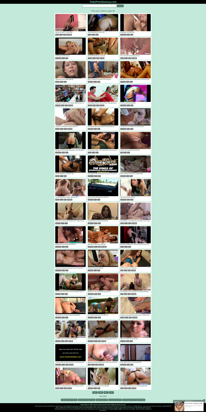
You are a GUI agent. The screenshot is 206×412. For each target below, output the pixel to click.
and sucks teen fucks (115, 400)
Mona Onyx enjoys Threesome (99, 406)
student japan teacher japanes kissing (134, 400)
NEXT (106, 392)
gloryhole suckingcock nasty (87, 400)
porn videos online (116, 409)
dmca (119, 404)
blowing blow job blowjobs (69, 400)
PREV (100, 392)
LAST (111, 392)
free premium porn (75, 406)
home (82, 404)
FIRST (95, 392)
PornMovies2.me (137, 406)
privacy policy (98, 404)
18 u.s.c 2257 (89, 404)
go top (124, 404)
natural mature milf (102, 400)
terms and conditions (109, 404)
